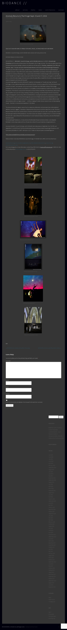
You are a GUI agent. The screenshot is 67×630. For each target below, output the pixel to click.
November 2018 (52, 534)
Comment (8, 361)
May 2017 (51, 551)
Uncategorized (52, 601)
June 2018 (51, 539)
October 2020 (51, 511)
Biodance (12, 3)
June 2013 (51, 585)
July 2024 (51, 471)
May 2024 (51, 476)
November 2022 (52, 490)
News (40, 10)
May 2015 (51, 566)
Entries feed (51, 614)
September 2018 (52, 536)
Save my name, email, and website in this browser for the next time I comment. (24, 402)
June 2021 (51, 503)
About (17, 10)
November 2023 (52, 478)
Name (7, 380)
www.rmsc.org (49, 143)
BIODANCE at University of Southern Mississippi (18, 348)
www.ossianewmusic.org (11, 145)
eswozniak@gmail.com (20, 149)
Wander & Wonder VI (53, 434)
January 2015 (52, 568)
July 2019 (51, 528)
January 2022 (52, 499)
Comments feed (52, 616)
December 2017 (52, 543)
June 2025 (51, 461)
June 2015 (51, 564)
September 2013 (52, 580)
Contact (61, 10)
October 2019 (51, 524)
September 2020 (52, 513)
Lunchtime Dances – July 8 (55, 432)
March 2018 (51, 541)
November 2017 (52, 545)
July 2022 (51, 495)
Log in (50, 612)
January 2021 (52, 507)
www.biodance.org (10, 143)
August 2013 (51, 583)
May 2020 (51, 518)
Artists (25, 10)
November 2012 (52, 587)
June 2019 (51, 530)
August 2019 (51, 526)
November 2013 (52, 576)
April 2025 (51, 463)
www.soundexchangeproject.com (23, 143)
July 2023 (51, 484)
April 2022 (51, 497)
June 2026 (51, 457)
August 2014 (51, 572)
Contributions (50, 10)
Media (33, 10)
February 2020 (52, 522)
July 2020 (51, 515)
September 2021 (52, 501)
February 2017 (52, 553)
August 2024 (51, 469)
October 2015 (51, 559)
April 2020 (51, 520)
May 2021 (51, 505)
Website (8, 394)
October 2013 (51, 578)
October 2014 (51, 570)
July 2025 (51, 459)
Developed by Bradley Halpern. (31, 626)
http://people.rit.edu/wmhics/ (38, 143)
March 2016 (51, 557)
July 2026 (51, 455)
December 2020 (52, 509)
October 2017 (51, 547)
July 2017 (51, 549)
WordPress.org (52, 618)
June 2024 (51, 474)
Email (7, 387)
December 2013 (52, 574)
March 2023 (51, 488)
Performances (9, 18)
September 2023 (52, 480)
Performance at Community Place (56, 438)
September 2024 (52, 467)
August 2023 (51, 482)
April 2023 (51, 486)
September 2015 (52, 562)
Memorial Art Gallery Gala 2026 (55, 436)
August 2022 (51, 492)
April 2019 (51, 532)
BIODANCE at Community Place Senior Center (49, 348)
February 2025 (52, 465)
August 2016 (51, 555)
